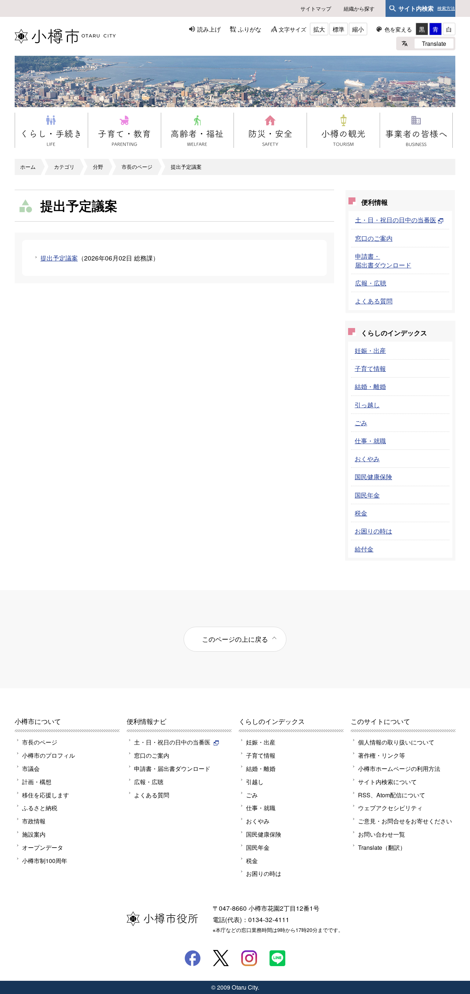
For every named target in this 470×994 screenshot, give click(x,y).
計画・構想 (36, 781)
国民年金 (367, 494)
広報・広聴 (370, 282)
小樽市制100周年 (44, 860)
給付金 (364, 548)
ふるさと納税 (39, 807)
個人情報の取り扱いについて (396, 742)
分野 (98, 166)
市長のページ (137, 166)
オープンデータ (42, 847)
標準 (338, 29)
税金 (361, 512)
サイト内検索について (387, 781)
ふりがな (249, 29)
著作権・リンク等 (381, 755)
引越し (255, 781)
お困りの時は (373, 530)
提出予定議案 (186, 166)
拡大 (319, 29)
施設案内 (34, 834)
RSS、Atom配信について (391, 794)
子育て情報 (370, 368)
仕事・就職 (370, 440)
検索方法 (446, 8)
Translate (434, 43)
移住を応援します (45, 794)
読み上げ (209, 29)
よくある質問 (374, 300)
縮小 (358, 29)
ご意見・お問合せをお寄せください (405, 820)
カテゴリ (64, 166)
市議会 (31, 768)
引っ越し (367, 404)
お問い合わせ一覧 (381, 834)
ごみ (361, 422)
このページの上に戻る (235, 639)
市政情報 (34, 820)
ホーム (28, 166)
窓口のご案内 (374, 238)
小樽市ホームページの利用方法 (399, 768)
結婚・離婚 (370, 386)
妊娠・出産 (370, 350)
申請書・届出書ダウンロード (383, 260)
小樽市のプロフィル (48, 755)
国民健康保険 (373, 476)
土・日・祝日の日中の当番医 (395, 219)
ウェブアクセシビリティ (390, 807)
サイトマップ (315, 8)
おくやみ (367, 458)
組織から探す (359, 8)
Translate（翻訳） (382, 847)
